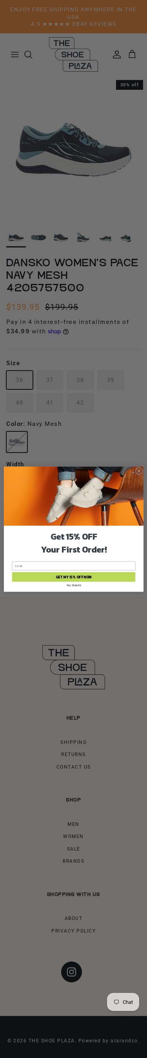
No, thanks (73, 585)
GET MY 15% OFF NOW (73, 577)
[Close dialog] (139, 471)
